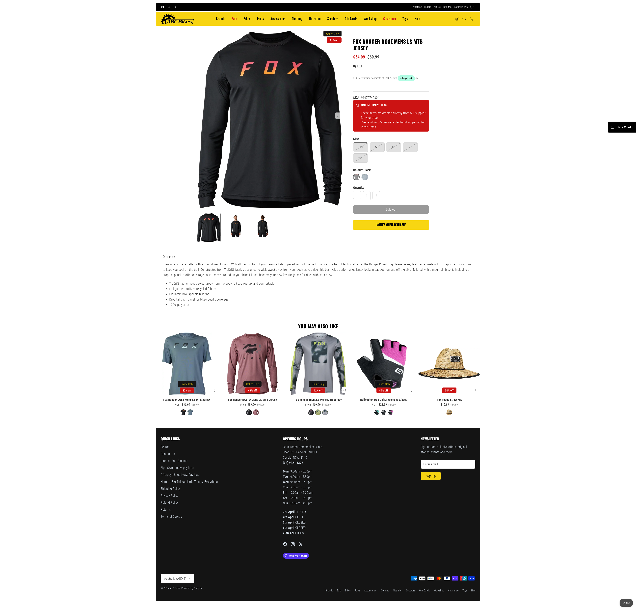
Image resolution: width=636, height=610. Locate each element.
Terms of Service (171, 516)
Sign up (431, 476)
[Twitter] (175, 7)
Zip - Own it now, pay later (177, 468)
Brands (220, 19)
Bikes (247, 19)
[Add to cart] (476, 390)
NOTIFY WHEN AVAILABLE (391, 225)
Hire (417, 19)
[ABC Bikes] (177, 19)
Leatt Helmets (341, 6)
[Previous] (260, 6)
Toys (405, 19)
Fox (359, 66)
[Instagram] (169, 7)
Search (165, 447)
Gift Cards (351, 19)
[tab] (169, 256)
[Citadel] (364, 177)
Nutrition (315, 19)
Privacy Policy (169, 496)
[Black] (356, 177)
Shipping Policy (170, 489)
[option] (270, 119)
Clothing (297, 19)
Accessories (277, 19)
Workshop (370, 19)
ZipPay (437, 6)
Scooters (332, 19)
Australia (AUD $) (463, 6)
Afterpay (417, 6)
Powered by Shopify (191, 588)
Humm (427, 6)
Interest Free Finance (174, 461)
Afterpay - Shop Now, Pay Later (180, 475)
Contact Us (168, 454)
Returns (447, 6)
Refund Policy (169, 502)
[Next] (375, 6)
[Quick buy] (213, 390)
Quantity (358, 188)
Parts (260, 19)
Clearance (389, 19)
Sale (234, 19)
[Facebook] (162, 7)
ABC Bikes (174, 588)
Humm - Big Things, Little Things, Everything (189, 482)
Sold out (391, 209)
